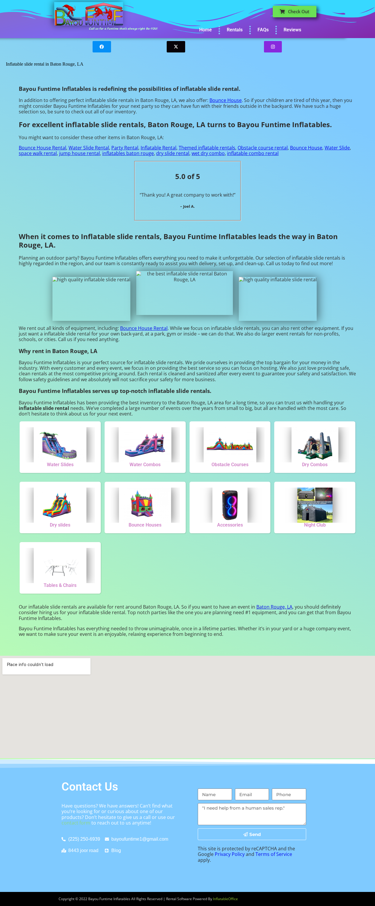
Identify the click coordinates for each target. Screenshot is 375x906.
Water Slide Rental (89, 147)
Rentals (235, 30)
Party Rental (124, 147)
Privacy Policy (230, 854)
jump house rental (79, 153)
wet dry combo (208, 153)
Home (205, 30)
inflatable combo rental (253, 153)
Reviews (292, 30)
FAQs (263, 30)
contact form (76, 823)
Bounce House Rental (42, 147)
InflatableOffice (225, 898)
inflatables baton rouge (128, 153)
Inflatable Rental (158, 147)
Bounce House (225, 100)
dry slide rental (172, 153)
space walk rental (38, 153)
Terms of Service (273, 854)
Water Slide (337, 147)
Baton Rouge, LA (274, 607)
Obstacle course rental (263, 147)
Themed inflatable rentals (207, 147)
